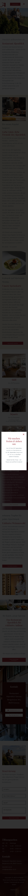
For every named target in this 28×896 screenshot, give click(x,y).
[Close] (23, 434)
